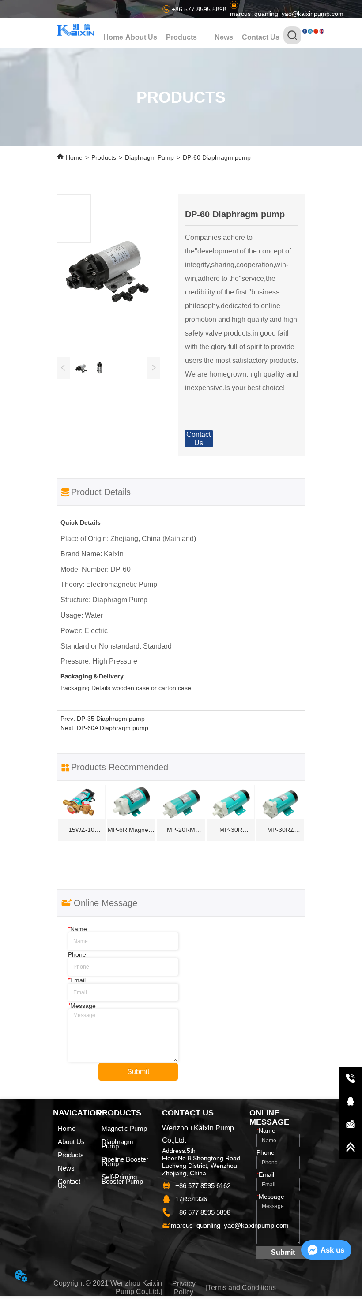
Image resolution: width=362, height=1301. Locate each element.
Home (74, 157)
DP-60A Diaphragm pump (112, 727)
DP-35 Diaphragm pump (111, 718)
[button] (181, 37)
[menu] (190, 37)
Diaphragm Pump (149, 157)
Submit (138, 1071)
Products (103, 157)
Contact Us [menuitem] (260, 37)
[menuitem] (181, 37)
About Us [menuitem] (141, 37)
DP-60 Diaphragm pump (217, 157)
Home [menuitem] (113, 37)
